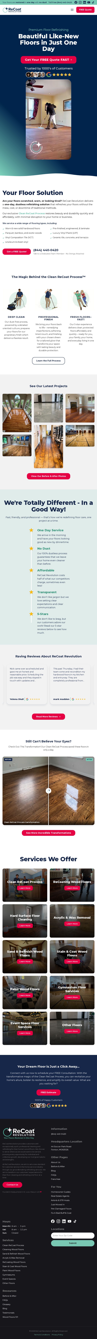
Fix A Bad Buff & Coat (61, 1213)
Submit (73, 1243)
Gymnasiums (9, 1275)
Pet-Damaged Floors (61, 1208)
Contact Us (12, 1185)
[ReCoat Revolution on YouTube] (88, 2)
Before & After (58, 1166)
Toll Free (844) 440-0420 (60, 2)
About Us (55, 1162)
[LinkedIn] (64, 1221)
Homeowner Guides (60, 1192)
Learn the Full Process (48, 361)
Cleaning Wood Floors (13, 1249)
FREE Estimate (48, 1092)
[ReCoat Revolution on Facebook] (76, 2)
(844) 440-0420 (58, 1134)
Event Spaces (9, 1279)
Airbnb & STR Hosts (60, 1200)
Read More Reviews (47, 716)
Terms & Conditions (42, 1335)
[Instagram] (58, 1221)
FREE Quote (85, 10)
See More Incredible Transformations (48, 833)
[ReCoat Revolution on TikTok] (93, 2)
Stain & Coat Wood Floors (15, 1266)
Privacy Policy (57, 1335)
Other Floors (9, 1283)
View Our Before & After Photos (48, 476)
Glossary (6, 1304)
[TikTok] (75, 1221)
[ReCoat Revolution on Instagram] (80, 2)
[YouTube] (69, 1221)
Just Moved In (58, 1204)
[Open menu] (72, 9)
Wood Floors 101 (10, 1317)
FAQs (53, 1175)
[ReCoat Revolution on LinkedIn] (84, 2)
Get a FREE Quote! (17, 251)
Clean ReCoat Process (32, 213)
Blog (53, 1171)
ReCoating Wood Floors (14, 1262)
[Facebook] (53, 1221)
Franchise (55, 1179)
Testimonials (8, 1313)
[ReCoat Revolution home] (12, 10)
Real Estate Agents (60, 1196)
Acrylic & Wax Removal (13, 1258)
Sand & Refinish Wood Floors (16, 1253)
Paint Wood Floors (11, 1270)
